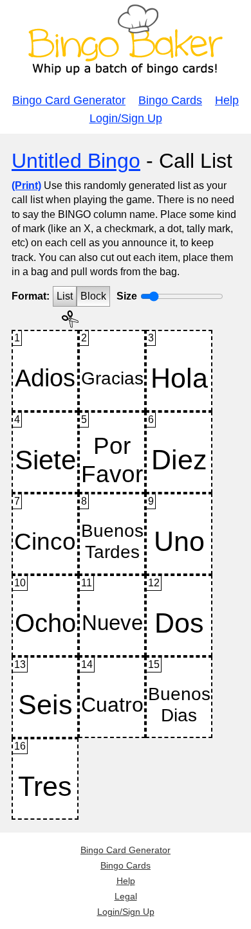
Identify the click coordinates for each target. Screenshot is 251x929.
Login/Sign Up (125, 118)
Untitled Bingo (76, 160)
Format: (31, 296)
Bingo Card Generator (69, 100)
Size (126, 296)
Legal (126, 896)
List (65, 296)
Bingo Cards (170, 100)
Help (227, 100)
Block (93, 296)
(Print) (26, 185)
